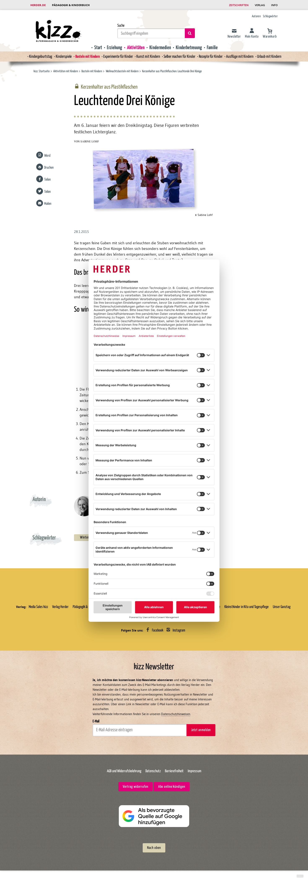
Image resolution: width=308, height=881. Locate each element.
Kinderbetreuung (189, 47)
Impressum (194, 771)
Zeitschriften (238, 5)
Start (98, 47)
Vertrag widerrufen (135, 787)
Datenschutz (153, 771)
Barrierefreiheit (174, 771)
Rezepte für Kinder (211, 57)
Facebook (157, 631)
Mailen (47, 204)
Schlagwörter (270, 16)
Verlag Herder (60, 607)
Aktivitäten (136, 47)
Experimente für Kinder (118, 57)
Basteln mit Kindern (87, 57)
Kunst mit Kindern (148, 57)
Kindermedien (160, 47)
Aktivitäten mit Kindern (65, 71)
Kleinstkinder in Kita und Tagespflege (246, 607)
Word (47, 156)
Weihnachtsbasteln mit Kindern (122, 71)
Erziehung (114, 47)
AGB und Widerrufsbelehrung (124, 771)
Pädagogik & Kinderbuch (71, 5)
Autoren (256, 16)
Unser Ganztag (281, 607)
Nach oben (154, 848)
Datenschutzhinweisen (175, 714)
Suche (120, 26)
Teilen (47, 179)
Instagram (179, 631)
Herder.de (38, 5)
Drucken (49, 167)
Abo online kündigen (171, 787)
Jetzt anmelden (201, 730)
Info (274, 5)
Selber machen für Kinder (179, 57)
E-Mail (96, 721)
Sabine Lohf (89, 141)
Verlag (260, 5)
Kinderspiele (64, 57)
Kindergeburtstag (40, 57)
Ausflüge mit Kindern (240, 57)
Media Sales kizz (38, 607)
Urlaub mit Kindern (269, 57)
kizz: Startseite (42, 71)
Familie (212, 47)
